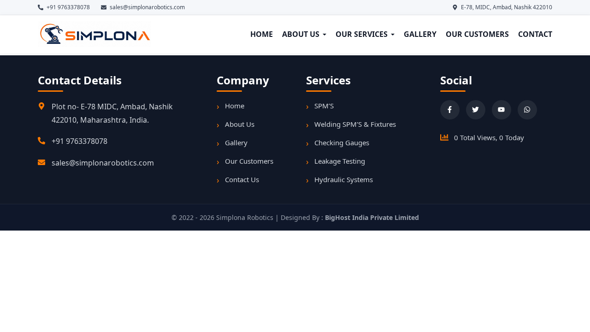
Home (234, 105)
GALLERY (420, 34)
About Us (239, 124)
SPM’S (324, 105)
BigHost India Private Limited (372, 217)
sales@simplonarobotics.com (103, 163)
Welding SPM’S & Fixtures (355, 124)
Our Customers (249, 161)
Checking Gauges (341, 142)
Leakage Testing (339, 161)
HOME (261, 34)
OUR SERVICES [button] (362, 34)
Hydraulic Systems (343, 179)
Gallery (236, 142)
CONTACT (535, 34)
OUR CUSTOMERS (477, 34)
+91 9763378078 (79, 141)
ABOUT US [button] (300, 34)
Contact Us (242, 179)
